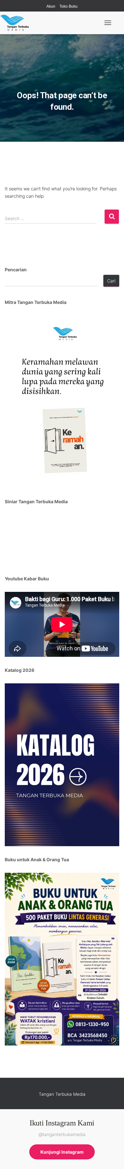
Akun (50, 6)
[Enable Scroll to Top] (111, 1156)
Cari (111, 280)
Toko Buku (68, 6)
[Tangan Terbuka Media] (16, 23)
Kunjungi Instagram (62, 1152)
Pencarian (16, 269)
